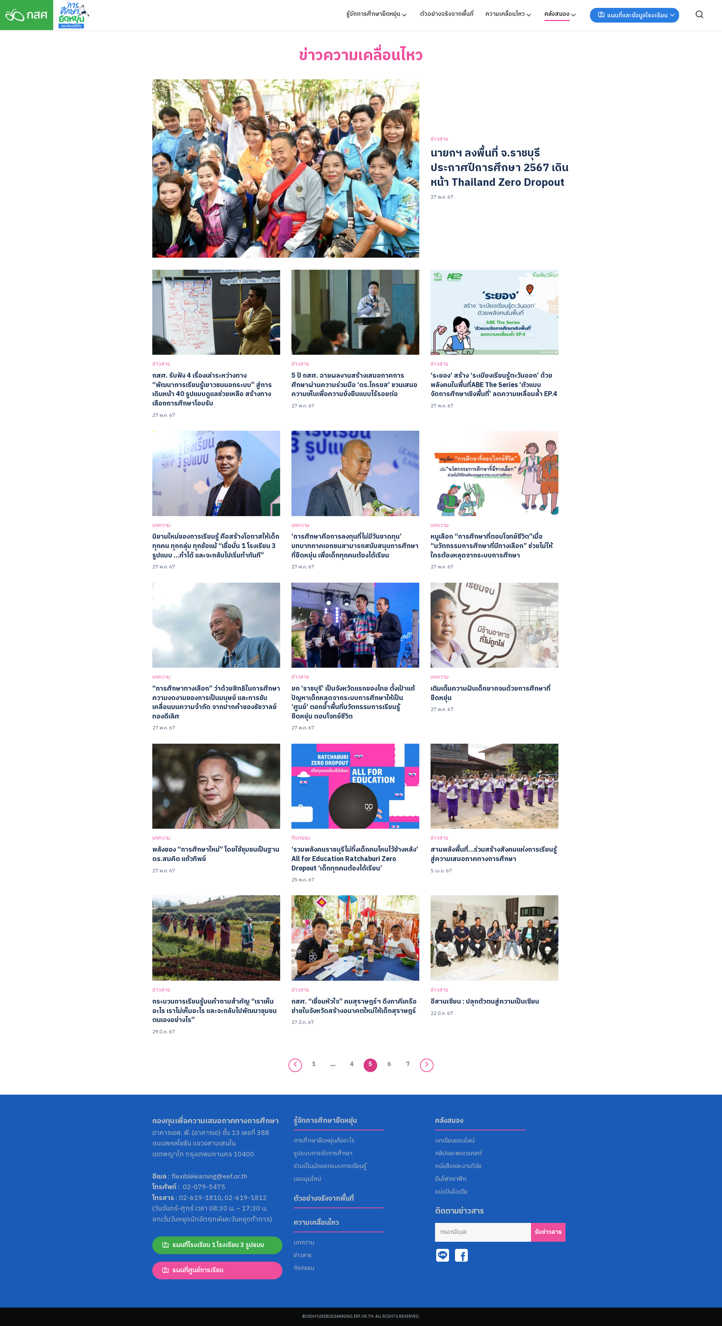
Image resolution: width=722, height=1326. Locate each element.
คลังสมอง (557, 14)
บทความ (161, 525)
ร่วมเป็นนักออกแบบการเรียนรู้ (330, 1166)
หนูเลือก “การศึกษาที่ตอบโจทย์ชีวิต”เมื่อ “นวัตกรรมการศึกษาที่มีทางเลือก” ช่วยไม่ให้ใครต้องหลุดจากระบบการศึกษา (492, 545)
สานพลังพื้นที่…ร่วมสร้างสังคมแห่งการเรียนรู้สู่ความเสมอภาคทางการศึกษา (494, 854)
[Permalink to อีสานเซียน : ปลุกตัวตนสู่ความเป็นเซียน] (494, 938)
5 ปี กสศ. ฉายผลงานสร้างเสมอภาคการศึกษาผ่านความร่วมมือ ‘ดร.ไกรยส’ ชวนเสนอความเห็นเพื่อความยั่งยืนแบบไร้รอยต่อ (354, 384)
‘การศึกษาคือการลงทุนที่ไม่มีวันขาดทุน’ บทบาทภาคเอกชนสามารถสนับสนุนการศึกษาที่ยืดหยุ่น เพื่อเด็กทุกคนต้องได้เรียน (355, 545)
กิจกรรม (300, 838)
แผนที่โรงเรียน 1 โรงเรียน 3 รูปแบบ (218, 1245)
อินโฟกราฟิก (450, 1179)
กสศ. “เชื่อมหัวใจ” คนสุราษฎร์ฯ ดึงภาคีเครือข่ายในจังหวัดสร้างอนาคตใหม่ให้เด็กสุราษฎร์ (354, 1006)
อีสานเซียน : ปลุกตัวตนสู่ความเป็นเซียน (485, 1001)
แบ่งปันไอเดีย (451, 1192)
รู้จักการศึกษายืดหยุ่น (373, 14)
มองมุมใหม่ (307, 1179)
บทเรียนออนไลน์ (455, 1141)
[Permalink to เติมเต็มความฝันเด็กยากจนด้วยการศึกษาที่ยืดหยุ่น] (494, 625)
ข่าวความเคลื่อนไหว (361, 55)
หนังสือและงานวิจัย (458, 1166)
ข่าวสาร (439, 139)
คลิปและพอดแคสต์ (458, 1154)
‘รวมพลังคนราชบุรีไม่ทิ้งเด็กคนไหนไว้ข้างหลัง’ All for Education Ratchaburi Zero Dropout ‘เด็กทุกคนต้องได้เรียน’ (354, 858)
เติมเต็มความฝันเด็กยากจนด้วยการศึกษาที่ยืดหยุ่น (491, 693)
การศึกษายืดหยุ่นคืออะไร (324, 1141)
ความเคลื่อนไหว (505, 14)
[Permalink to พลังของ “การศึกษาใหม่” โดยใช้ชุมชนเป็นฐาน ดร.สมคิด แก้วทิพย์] (216, 786)
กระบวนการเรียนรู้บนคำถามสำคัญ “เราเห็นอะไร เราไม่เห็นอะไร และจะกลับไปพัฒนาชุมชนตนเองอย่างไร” (214, 1010)
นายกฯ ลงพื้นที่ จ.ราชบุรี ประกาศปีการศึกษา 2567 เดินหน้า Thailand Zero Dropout (500, 168)
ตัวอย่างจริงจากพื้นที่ (446, 14)
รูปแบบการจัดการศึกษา (323, 1154)
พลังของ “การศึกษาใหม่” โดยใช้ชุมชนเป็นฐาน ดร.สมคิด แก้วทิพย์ (215, 854)
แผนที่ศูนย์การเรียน (197, 1270)
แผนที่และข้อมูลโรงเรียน (637, 16)
